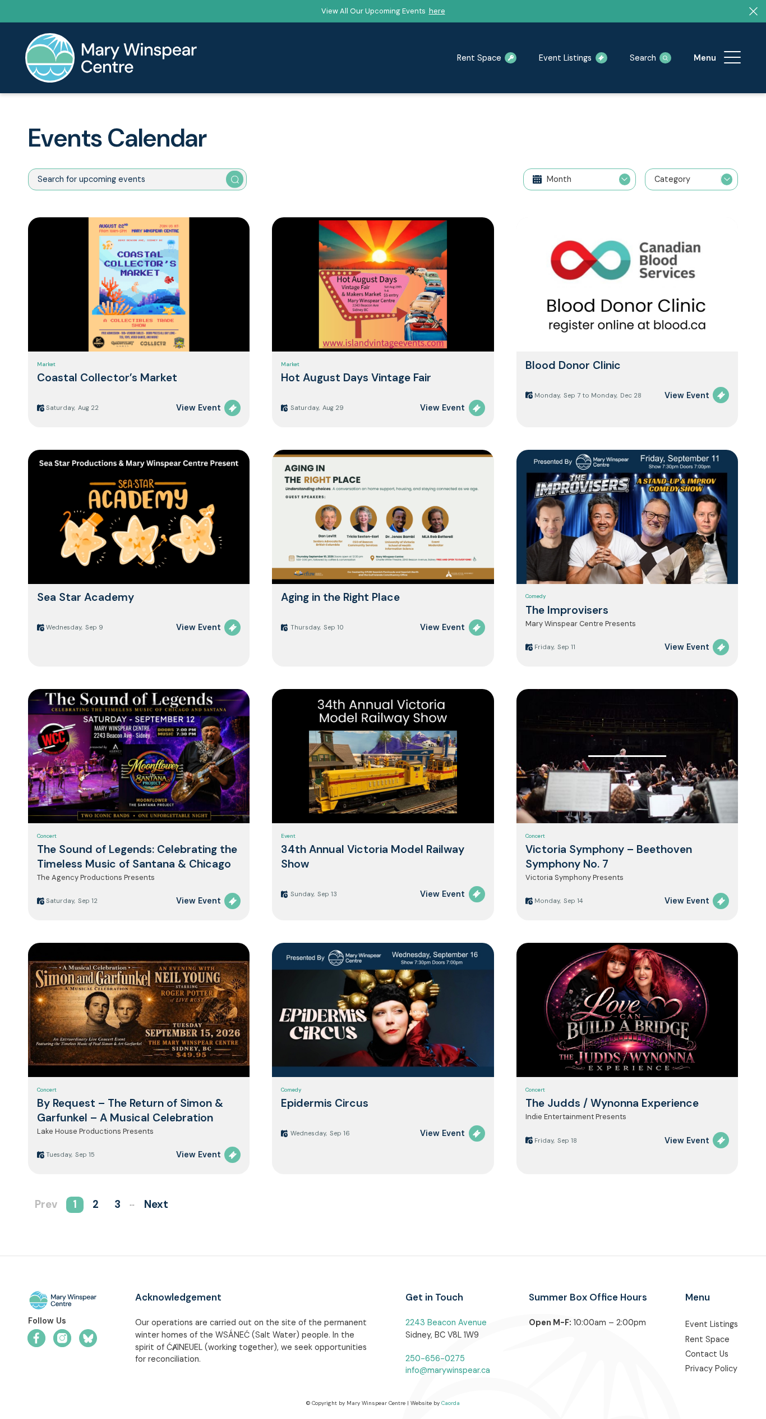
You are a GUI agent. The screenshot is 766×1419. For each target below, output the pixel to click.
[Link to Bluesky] (88, 1338)
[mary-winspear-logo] (111, 58)
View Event (198, 408)
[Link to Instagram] (62, 1338)
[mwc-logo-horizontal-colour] (62, 1302)
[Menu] (732, 57)
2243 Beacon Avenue (446, 1322)
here (437, 11)
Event (288, 835)
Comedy (535, 596)
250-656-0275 (435, 1358)
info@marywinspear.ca (447, 1370)
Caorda (450, 1403)
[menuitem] (732, 57)
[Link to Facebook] (36, 1338)
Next (156, 1204)
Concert (47, 835)
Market (46, 364)
